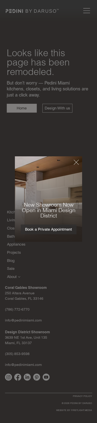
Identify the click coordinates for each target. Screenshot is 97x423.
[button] (76, 162)
